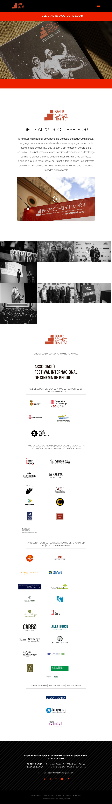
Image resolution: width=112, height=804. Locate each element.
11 (68, 72)
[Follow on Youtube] (62, 779)
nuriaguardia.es (65, 798)
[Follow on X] (44, 779)
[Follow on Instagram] (50, 779)
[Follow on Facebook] (56, 779)
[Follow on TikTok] (67, 779)
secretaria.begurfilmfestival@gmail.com (56, 773)
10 (65, 72)
